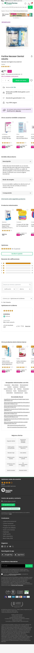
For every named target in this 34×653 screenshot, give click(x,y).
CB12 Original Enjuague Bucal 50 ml (16, 425)
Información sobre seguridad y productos (13, 199)
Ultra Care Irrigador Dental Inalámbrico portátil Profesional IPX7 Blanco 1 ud (15, 416)
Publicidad (6, 532)
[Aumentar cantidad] (8, 80)
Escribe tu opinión (17, 254)
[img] (17, 66)
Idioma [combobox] (22, 289)
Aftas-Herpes (15, 385)
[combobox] (20, 298)
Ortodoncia (9, 390)
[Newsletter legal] (2, 575)
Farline (3, 64)
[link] (10, 249)
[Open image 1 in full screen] (17, 36)
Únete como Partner (9, 530)
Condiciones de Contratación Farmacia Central (17, 618)
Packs (14, 390)
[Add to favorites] (31, 80)
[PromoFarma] (10, 3)
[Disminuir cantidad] (3, 80)
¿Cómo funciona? (8, 523)
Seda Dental (9, 392)
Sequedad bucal (18, 392)
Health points (7, 534)
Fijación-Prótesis (8, 389)
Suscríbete (29, 566)
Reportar (27, 326)
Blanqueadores (24, 385)
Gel (15, 389)
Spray (26, 392)
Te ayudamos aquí (8, 505)
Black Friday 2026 (8, 538)
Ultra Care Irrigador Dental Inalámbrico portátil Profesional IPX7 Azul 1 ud (15, 422)
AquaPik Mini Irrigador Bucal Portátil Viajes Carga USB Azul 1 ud (16, 419)
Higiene (3, 11)
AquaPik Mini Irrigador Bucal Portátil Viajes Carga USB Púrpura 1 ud (16, 400)
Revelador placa (22, 390)
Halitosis (19, 389)
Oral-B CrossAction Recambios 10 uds (17, 427)
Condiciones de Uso (17, 616)
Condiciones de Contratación (17, 617)
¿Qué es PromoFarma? (9, 521)
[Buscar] (30, 7)
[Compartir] (32, 56)
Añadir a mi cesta (21, 80)
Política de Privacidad (17, 585)
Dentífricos (22, 387)
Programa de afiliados (9, 528)
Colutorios (15, 387)
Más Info (18, 111)
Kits (11, 11)
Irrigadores (26, 389)
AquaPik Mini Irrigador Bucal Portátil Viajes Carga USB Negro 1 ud (16, 409)
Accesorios (7, 385)
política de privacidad (15, 574)
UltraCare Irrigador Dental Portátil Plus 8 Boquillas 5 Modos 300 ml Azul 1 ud (17, 406)
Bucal (7, 11)
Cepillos (9, 387)
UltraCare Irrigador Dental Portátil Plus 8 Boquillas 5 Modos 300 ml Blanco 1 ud (17, 403)
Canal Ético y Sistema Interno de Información (17, 621)
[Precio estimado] (21, 74)
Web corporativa (8, 536)
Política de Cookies (17, 620)
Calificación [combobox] (7, 289)
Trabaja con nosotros (9, 525)
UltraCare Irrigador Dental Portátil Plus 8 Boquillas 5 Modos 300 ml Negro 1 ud (17, 413)
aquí (10, 514)
